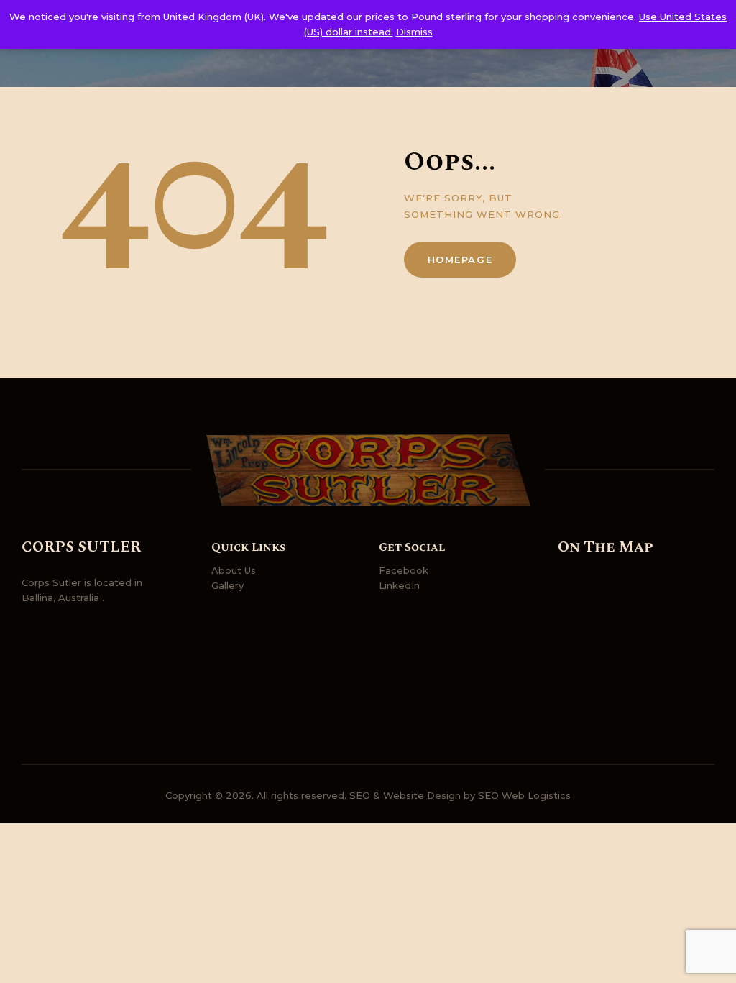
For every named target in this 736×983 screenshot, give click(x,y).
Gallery (227, 585)
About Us (233, 570)
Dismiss (414, 31)
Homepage (460, 259)
